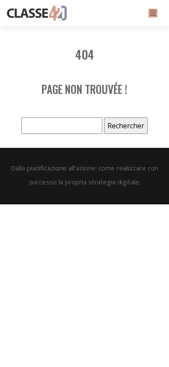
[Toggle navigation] (152, 13)
